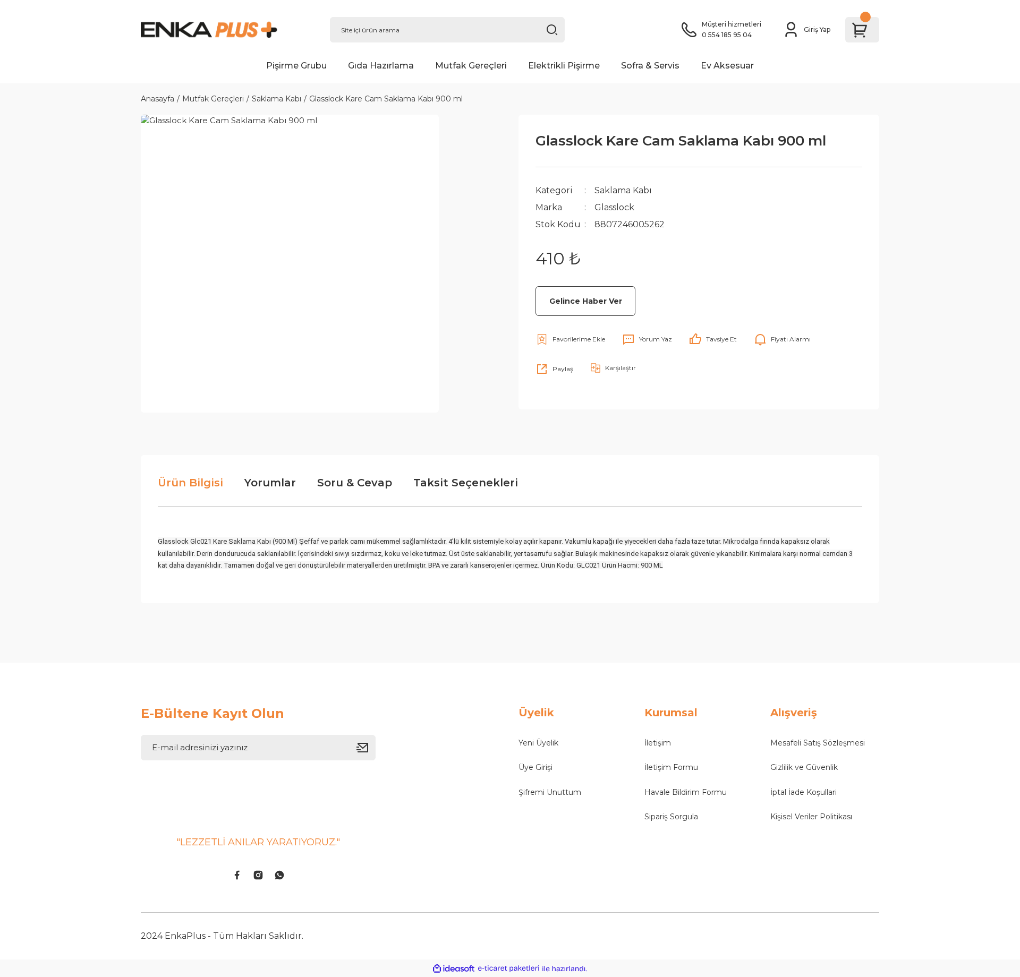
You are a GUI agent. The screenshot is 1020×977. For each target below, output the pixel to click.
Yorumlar (270, 482)
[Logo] (227, 30)
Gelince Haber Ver (585, 301)
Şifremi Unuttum (549, 792)
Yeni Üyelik (538, 743)
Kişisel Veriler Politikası (811, 816)
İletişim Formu (671, 767)
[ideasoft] (453, 969)
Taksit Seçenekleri (465, 482)
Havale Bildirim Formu (685, 792)
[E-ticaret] (509, 969)
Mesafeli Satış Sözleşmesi (817, 743)
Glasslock (614, 207)
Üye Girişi (535, 767)
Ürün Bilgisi (190, 482)
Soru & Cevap (354, 482)
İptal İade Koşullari (803, 792)
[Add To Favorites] (570, 339)
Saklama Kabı (623, 190)
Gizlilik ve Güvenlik (804, 767)
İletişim (657, 743)
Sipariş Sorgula (671, 816)
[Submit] (366, 747)
